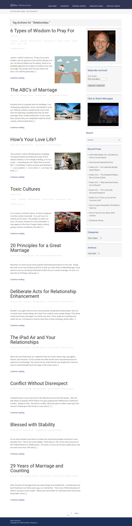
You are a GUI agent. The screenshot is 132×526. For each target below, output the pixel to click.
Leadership (64, 6)
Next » (77, 513)
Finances (14, 41)
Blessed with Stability (32, 424)
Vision (19, 44)
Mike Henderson (19, 48)
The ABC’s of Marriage (33, 90)
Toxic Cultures (25, 189)
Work (25, 44)
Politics (60, 41)
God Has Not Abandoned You (101, 162)
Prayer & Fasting (45, 476)
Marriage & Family (96, 6)
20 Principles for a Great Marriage (35, 248)
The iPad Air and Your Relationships (32, 340)
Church (14, 199)
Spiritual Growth (113, 6)
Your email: (92, 76)
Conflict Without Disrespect (39, 383)
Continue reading (17, 78)
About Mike (52, 6)
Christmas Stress (96, 220)
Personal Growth (79, 6)
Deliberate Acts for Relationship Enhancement (43, 294)
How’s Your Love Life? (33, 139)
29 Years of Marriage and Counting (36, 468)
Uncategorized (61, 199)
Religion (67, 41)
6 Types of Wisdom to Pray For (42, 30)
